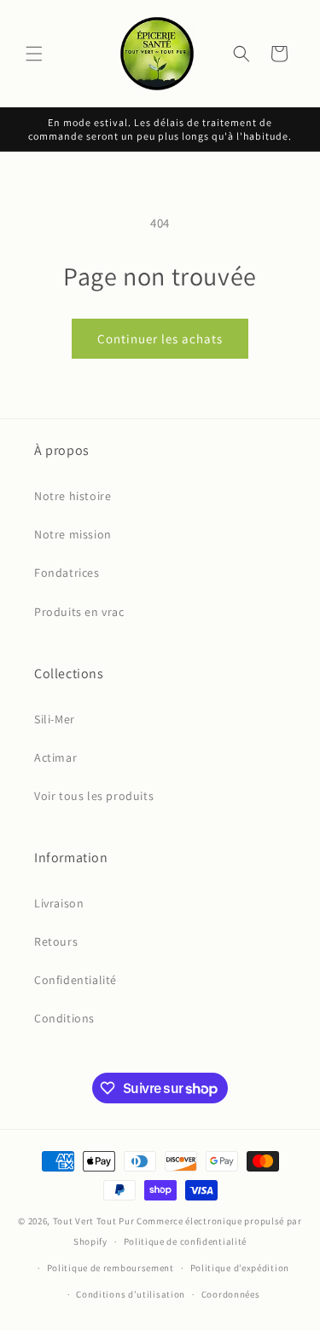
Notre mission (73, 534)
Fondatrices (67, 572)
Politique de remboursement (110, 1268)
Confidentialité (75, 979)
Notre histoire (72, 496)
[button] (34, 53)
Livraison (59, 903)
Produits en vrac (79, 611)
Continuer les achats (160, 339)
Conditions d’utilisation (130, 1294)
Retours (56, 941)
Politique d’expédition (239, 1268)
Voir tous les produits (94, 795)
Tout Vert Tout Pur (94, 1221)
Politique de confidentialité (185, 1241)
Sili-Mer (54, 719)
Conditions (64, 1018)
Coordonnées (230, 1294)
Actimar (55, 757)
